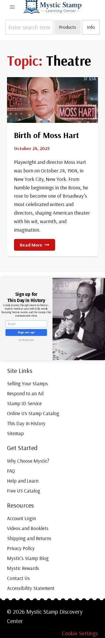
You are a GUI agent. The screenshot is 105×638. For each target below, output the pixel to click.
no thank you (26, 339)
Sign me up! (26, 332)
